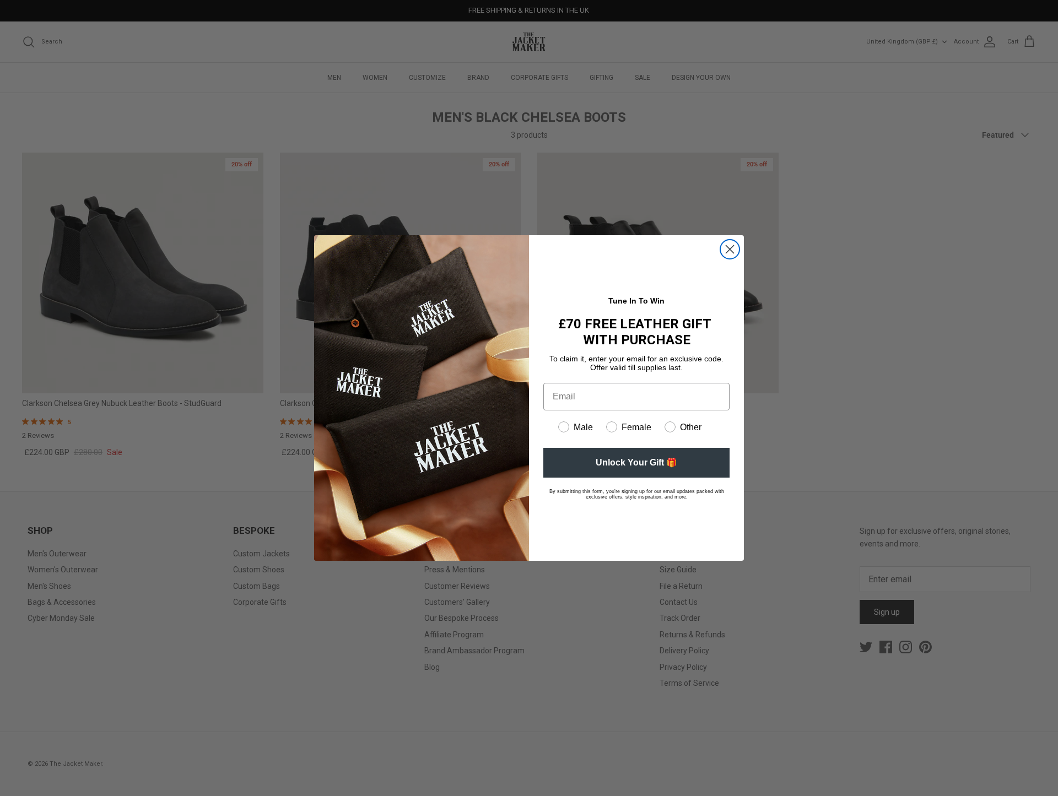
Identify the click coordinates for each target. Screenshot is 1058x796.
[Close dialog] (729, 249)
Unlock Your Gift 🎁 (636, 462)
